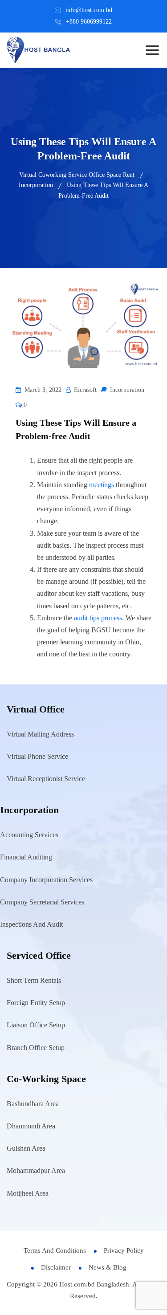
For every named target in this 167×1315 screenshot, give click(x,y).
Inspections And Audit (31, 924)
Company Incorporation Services (46, 879)
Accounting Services (29, 835)
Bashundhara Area (33, 1103)
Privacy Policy (124, 1250)
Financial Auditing (26, 857)
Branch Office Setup (36, 1047)
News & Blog (107, 1267)
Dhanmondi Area (31, 1126)
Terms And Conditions (55, 1250)
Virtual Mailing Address (40, 734)
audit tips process (98, 618)
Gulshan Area (26, 1148)
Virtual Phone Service (37, 756)
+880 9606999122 (89, 21)
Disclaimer (56, 1267)
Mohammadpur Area (36, 1170)
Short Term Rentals (34, 980)
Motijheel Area (28, 1193)
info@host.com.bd (88, 10)
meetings (101, 485)
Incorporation (127, 390)
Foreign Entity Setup (36, 1002)
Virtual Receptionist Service (46, 778)
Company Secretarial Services (42, 902)
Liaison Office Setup (36, 1025)
